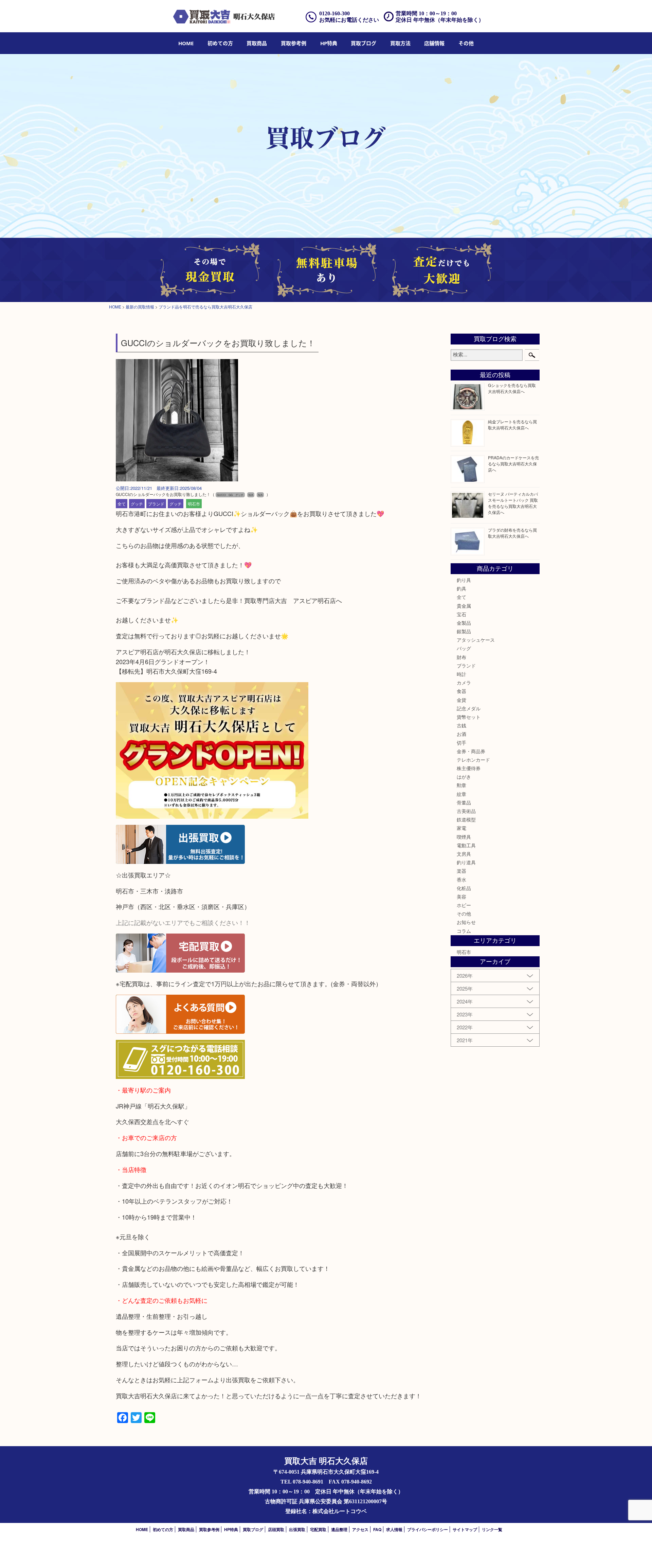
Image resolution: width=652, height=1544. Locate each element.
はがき (464, 776)
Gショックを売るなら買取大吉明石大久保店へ (512, 388)
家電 (461, 827)
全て (121, 504)
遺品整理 (339, 1529)
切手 (461, 742)
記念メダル (469, 708)
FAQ (377, 1529)
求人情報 (394, 1529)
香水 (461, 879)
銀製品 (464, 631)
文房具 (464, 853)
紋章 (461, 794)
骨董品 (464, 802)
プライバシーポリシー (427, 1529)
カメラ (464, 682)
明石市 (194, 504)
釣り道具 (466, 862)
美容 (461, 896)
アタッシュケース (476, 639)
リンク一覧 (492, 1529)
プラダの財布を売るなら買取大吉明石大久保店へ (512, 533)
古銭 (461, 725)
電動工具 (466, 845)
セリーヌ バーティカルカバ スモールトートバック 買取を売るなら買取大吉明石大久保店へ (513, 503)
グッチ (137, 504)
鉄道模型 (466, 819)
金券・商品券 (471, 751)
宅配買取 (318, 1529)
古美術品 (466, 811)
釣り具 (464, 579)
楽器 (461, 870)
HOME (186, 43)
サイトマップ (465, 1529)
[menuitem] (186, 43)
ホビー (464, 905)
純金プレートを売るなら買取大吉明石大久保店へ (512, 424)
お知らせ (466, 922)
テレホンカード (473, 759)
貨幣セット (469, 716)
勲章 (461, 785)
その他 (464, 913)
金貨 (461, 699)
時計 (461, 674)
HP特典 (328, 43)
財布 (461, 657)
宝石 (461, 614)
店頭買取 (276, 1529)
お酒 (461, 733)
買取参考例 (293, 43)
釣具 (461, 588)
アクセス (360, 1529)
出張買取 (297, 1529)
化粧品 (464, 888)
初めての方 (220, 43)
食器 (461, 691)
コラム (464, 930)
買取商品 (257, 43)
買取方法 (400, 43)
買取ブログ (363, 43)
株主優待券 (469, 768)
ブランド (156, 504)
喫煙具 (464, 836)
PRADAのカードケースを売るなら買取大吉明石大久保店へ (513, 464)
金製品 (464, 622)
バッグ (464, 648)
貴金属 (464, 605)
